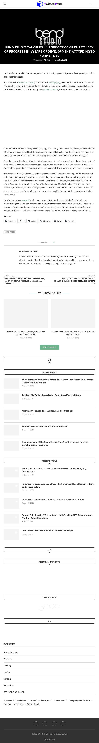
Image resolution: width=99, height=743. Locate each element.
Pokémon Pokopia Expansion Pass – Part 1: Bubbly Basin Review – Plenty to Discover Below (58, 485)
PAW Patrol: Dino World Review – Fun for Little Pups (47, 531)
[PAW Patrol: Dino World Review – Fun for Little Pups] (11, 534)
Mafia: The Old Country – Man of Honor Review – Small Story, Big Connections (54, 470)
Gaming (7, 665)
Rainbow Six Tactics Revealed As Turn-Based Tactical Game (51, 395)
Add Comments (49, 347)
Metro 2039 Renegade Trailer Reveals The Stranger (47, 411)
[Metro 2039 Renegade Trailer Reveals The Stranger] (11, 415)
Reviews (7, 678)
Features (8, 659)
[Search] (94, 4)
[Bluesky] (63, 723)
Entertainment (10, 652)
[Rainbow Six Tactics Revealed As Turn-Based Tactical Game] (73, 313)
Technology (9, 685)
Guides (7, 672)
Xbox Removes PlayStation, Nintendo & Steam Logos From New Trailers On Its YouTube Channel (57, 381)
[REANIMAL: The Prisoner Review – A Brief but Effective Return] (11, 503)
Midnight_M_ (54, 82)
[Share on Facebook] (57, 242)
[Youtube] (54, 723)
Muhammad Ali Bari (42, 60)
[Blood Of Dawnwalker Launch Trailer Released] (11, 430)
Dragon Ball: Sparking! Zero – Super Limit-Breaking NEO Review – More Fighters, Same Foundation (57, 516)
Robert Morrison (26, 82)
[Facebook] (36, 723)
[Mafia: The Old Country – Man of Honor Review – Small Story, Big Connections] (11, 472)
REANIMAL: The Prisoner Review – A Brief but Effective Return (53, 499)
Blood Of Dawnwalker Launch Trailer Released (45, 426)
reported (25, 200)
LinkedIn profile (51, 89)
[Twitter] (45, 723)
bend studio (10, 232)
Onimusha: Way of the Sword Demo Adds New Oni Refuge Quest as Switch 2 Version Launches (55, 443)
